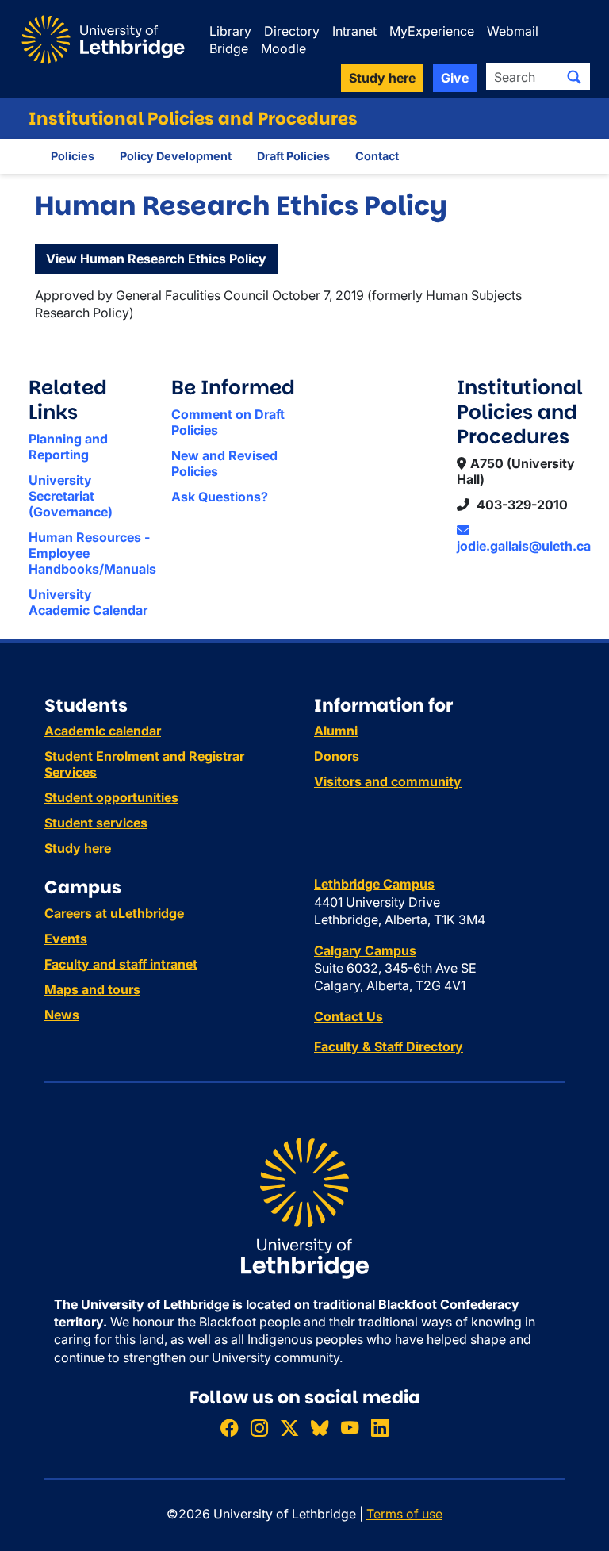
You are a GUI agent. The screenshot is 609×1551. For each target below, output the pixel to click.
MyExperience (431, 31)
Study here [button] (382, 78)
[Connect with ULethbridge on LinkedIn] (380, 1428)
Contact (377, 156)
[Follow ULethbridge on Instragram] (259, 1428)
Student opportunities (111, 797)
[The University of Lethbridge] (304, 1207)
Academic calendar (102, 731)
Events (65, 938)
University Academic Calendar (88, 602)
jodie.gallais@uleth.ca (524, 546)
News (61, 1015)
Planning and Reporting (68, 447)
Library (230, 31)
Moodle (283, 48)
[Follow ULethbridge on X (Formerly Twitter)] (289, 1428)
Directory (292, 31)
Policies (72, 156)
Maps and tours (92, 989)
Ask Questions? (219, 497)
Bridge (228, 48)
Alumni (336, 731)
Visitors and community (388, 781)
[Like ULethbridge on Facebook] (229, 1428)
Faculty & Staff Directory (388, 1046)
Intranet (354, 31)
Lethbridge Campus (374, 884)
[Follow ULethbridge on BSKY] (319, 1428)
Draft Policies (293, 156)
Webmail (512, 31)
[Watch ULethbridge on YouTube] (349, 1428)
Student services (95, 823)
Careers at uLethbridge (114, 913)
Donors (336, 756)
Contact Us (348, 1016)
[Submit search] (574, 76)
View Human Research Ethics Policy (156, 259)
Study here (77, 848)
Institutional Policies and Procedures (193, 118)
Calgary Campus (365, 950)
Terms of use (404, 1514)
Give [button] (455, 78)
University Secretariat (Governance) (71, 496)
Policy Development (176, 156)
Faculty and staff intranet (120, 964)
